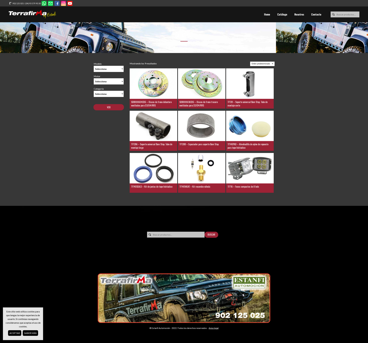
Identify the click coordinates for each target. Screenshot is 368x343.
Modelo (98, 63)
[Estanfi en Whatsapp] (44, 3)
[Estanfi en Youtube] (69, 3)
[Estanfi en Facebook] (57, 3)
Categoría (99, 88)
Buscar (211, 234)
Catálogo (282, 14)
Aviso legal (213, 328)
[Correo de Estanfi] (50, 3)
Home (267, 14)
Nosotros (299, 14)
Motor (97, 76)
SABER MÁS (30, 333)
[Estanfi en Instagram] (63, 3)
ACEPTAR (14, 333)
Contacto (316, 14)
